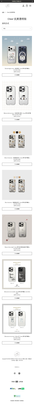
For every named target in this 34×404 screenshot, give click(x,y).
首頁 (3, 12)
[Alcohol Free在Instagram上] (15, 374)
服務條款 (22, 400)
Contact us (17, 367)
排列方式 (5, 23)
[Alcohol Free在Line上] (19, 374)
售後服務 (12, 400)
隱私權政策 (17, 400)
